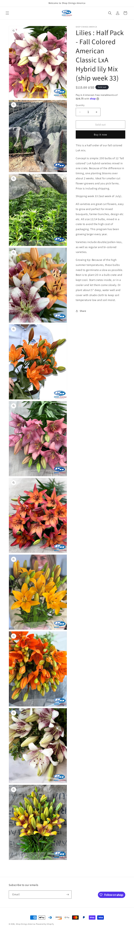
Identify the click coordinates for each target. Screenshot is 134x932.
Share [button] (83, 310)
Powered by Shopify (45, 924)
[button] (7, 13)
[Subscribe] (67, 894)
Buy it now (100, 134)
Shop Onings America (25, 924)
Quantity (80, 105)
